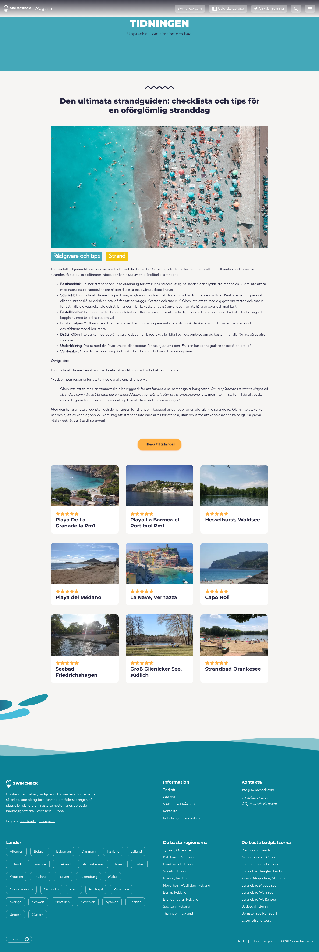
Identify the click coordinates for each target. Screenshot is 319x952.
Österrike (51, 889)
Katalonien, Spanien (178, 857)
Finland (15, 864)
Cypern (37, 915)
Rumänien (121, 889)
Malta (112, 877)
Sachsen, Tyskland (176, 906)
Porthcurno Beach (255, 850)
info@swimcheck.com (257, 790)
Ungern (15, 915)
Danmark (89, 852)
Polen (73, 889)
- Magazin (41, 8)
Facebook (28, 821)
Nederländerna (21, 889)
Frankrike (39, 864)
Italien (139, 864)
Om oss (169, 797)
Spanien (112, 902)
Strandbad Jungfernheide (261, 871)
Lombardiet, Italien (178, 864)
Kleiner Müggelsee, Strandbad (265, 878)
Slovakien (62, 902)
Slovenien (87, 902)
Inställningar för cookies (181, 818)
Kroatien (16, 877)
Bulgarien (63, 852)
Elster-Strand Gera (256, 921)
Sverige (15, 902)
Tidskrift (169, 790)
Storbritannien (93, 864)
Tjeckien (135, 902)
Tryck (241, 941)
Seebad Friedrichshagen (260, 864)
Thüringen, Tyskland (178, 914)
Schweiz (38, 902)
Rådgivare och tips (76, 256)
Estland (136, 852)
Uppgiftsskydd (263, 941)
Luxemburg (88, 877)
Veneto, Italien (174, 871)
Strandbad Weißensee (258, 899)
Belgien (39, 852)
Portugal (96, 889)
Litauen (63, 877)
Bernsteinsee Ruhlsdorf (259, 914)
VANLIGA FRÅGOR (179, 804)
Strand (117, 256)
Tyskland (113, 852)
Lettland (40, 877)
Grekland (64, 864)
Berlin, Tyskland (174, 892)
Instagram (47, 821)
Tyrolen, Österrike (177, 850)
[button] (190, 9)
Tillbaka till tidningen (159, 444)
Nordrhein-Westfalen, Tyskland (186, 885)
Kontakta (170, 811)
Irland (119, 864)
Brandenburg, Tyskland (180, 899)
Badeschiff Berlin (254, 906)
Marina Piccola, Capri (258, 857)
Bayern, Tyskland (175, 878)
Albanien (16, 852)
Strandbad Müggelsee (258, 885)
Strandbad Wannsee (257, 892)
